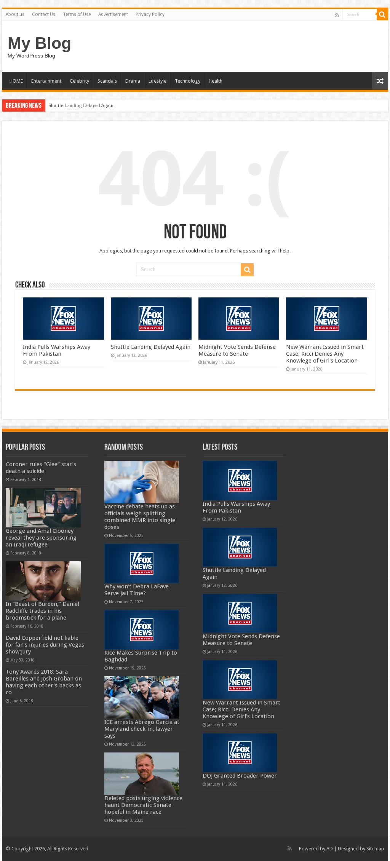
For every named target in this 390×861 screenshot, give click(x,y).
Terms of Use (77, 14)
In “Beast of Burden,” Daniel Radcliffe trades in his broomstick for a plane (42, 611)
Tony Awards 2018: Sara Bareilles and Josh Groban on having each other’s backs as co (44, 682)
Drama (132, 81)
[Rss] (337, 14)
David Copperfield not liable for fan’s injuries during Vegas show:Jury (45, 644)
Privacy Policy (150, 14)
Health (215, 81)
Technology (187, 81)
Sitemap (375, 848)
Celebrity (79, 81)
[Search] (382, 14)
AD (329, 848)
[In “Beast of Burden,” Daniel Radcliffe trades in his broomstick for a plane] (43, 581)
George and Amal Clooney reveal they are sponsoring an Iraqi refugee (41, 537)
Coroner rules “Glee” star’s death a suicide (41, 467)
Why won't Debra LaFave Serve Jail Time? (136, 590)
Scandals (107, 81)
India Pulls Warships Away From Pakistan (56, 350)
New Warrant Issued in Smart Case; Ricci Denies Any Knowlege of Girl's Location (325, 353)
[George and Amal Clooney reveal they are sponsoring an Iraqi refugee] (43, 507)
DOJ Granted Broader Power (240, 775)
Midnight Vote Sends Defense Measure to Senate (237, 350)
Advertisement (113, 14)
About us (15, 14)
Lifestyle (157, 81)
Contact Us (43, 14)
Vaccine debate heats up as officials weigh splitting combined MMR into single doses (139, 516)
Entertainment (46, 81)
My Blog (39, 43)
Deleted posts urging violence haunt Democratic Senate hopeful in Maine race (143, 805)
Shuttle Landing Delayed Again (80, 105)
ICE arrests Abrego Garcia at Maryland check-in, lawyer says (141, 729)
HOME (16, 81)
